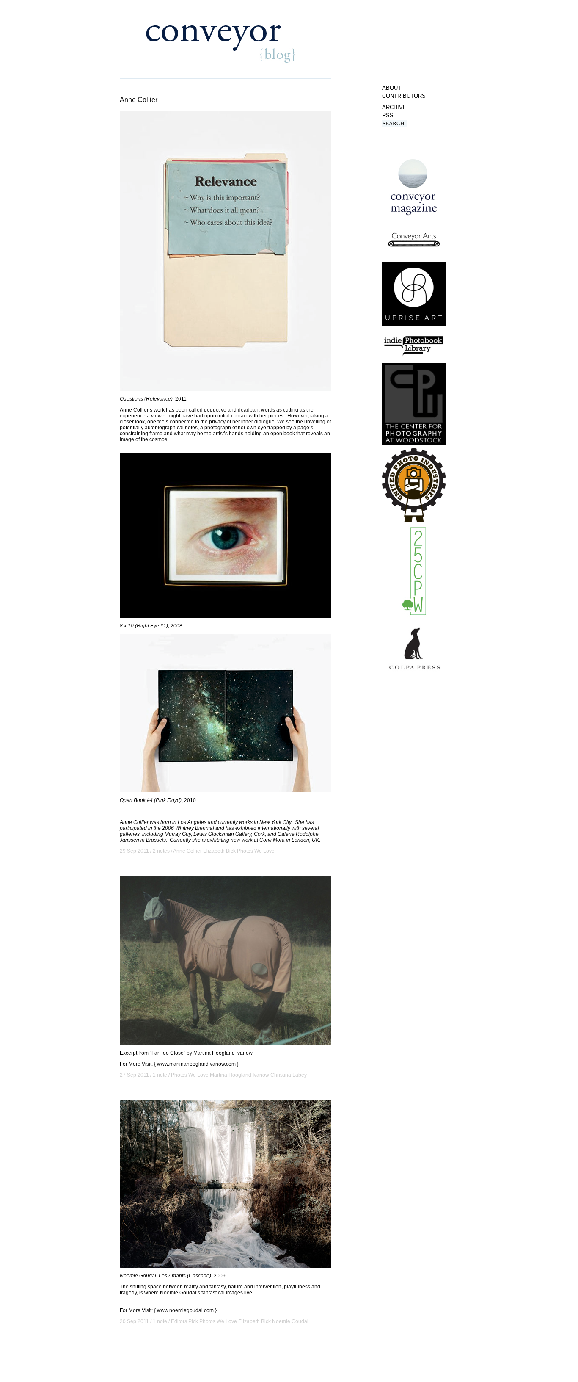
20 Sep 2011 (134, 1321)
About (391, 88)
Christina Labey (288, 1075)
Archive (394, 107)
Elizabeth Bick (219, 851)
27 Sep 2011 (134, 1075)
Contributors (404, 96)
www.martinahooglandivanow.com (196, 1064)
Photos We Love (256, 851)
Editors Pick (184, 1321)
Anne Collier (187, 851)
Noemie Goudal (290, 1321)
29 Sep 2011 (134, 851)
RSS (388, 115)
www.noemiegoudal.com (185, 1310)
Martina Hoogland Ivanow (239, 1075)
